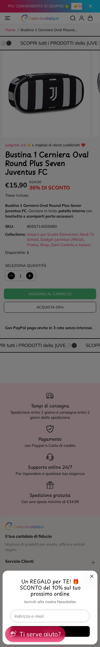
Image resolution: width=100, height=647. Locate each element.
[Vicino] (91, 576)
